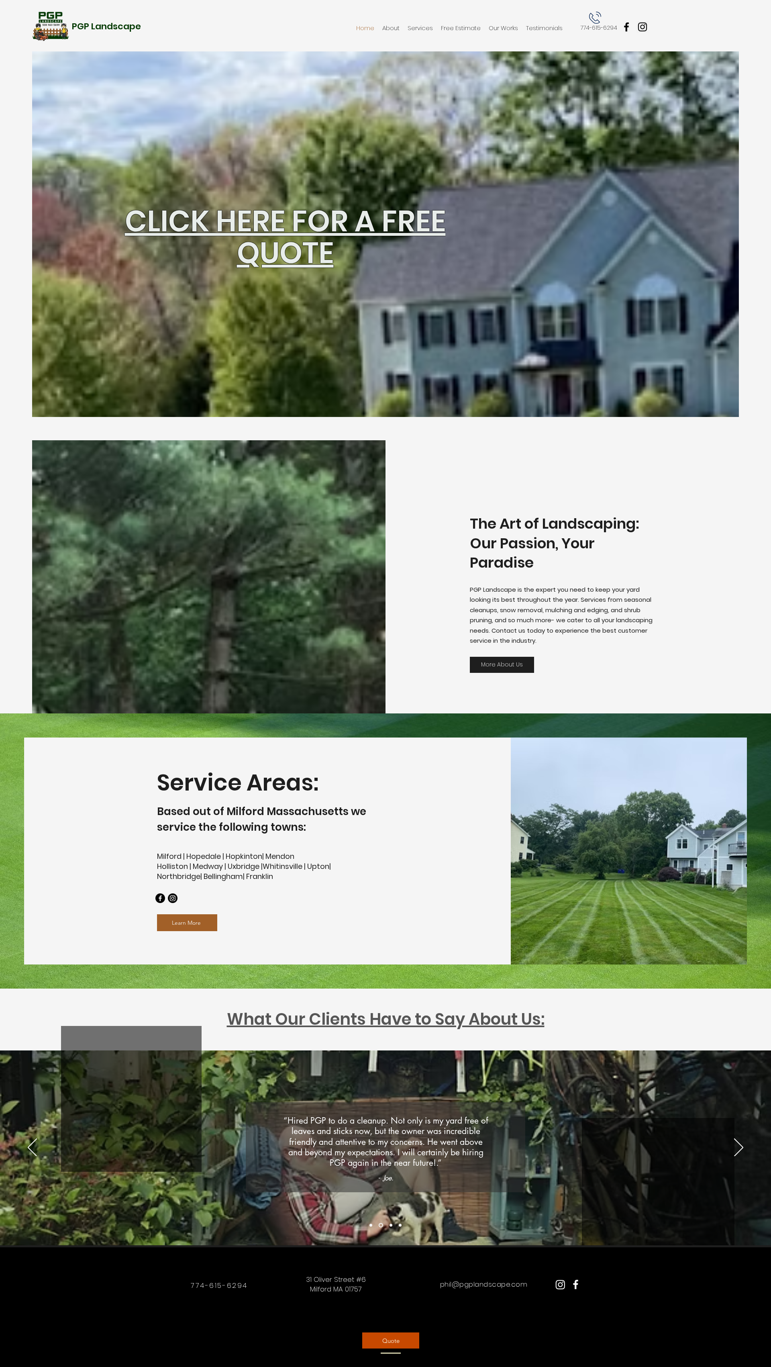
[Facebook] (626, 27)
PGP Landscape (106, 26)
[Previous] (32, 1148)
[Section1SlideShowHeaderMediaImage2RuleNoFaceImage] (380, 1225)
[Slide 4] (400, 1225)
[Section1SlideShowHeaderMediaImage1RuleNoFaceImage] (370, 1225)
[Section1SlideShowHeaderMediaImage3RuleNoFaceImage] (390, 1225)
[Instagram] (642, 27)
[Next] (738, 1148)
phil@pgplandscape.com (484, 1284)
